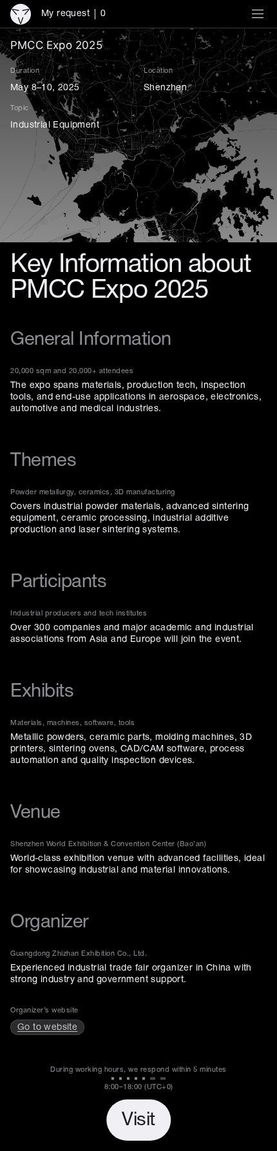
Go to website (47, 1027)
